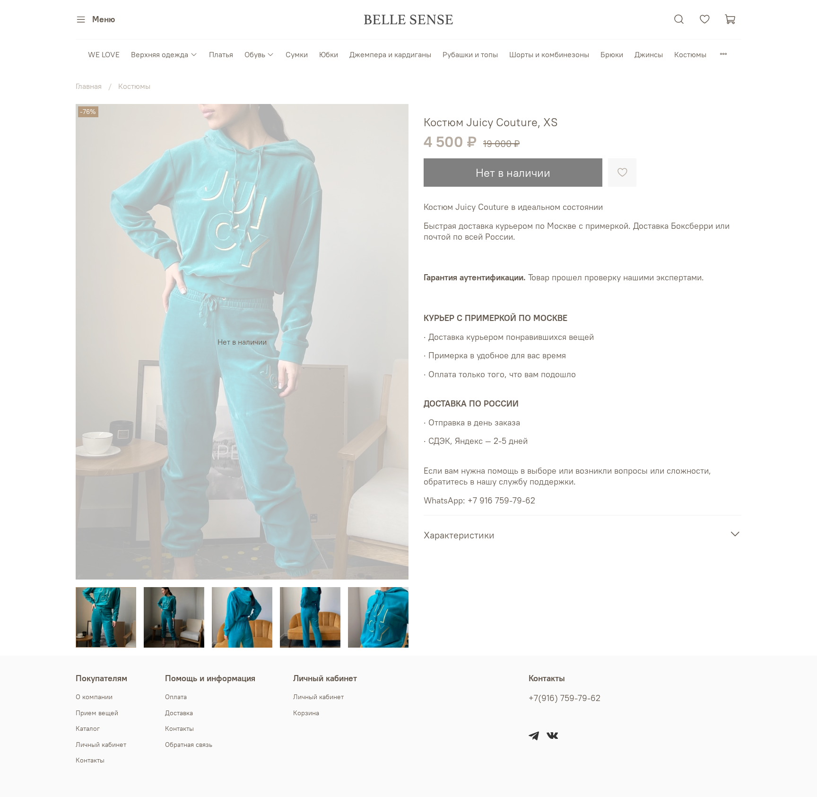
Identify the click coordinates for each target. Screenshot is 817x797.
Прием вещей (97, 713)
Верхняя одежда (159, 54)
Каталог (88, 728)
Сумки (297, 54)
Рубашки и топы (470, 54)
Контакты (90, 760)
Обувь (254, 54)
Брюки (611, 54)
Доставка (179, 713)
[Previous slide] (90, 341)
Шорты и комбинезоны (549, 54)
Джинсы (648, 54)
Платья (221, 54)
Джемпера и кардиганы (390, 54)
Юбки (328, 54)
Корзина (306, 713)
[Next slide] (393, 341)
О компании (94, 697)
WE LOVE (104, 54)
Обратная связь (188, 744)
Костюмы (690, 54)
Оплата (176, 697)
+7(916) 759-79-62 (564, 698)
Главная (89, 86)
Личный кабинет (101, 744)
